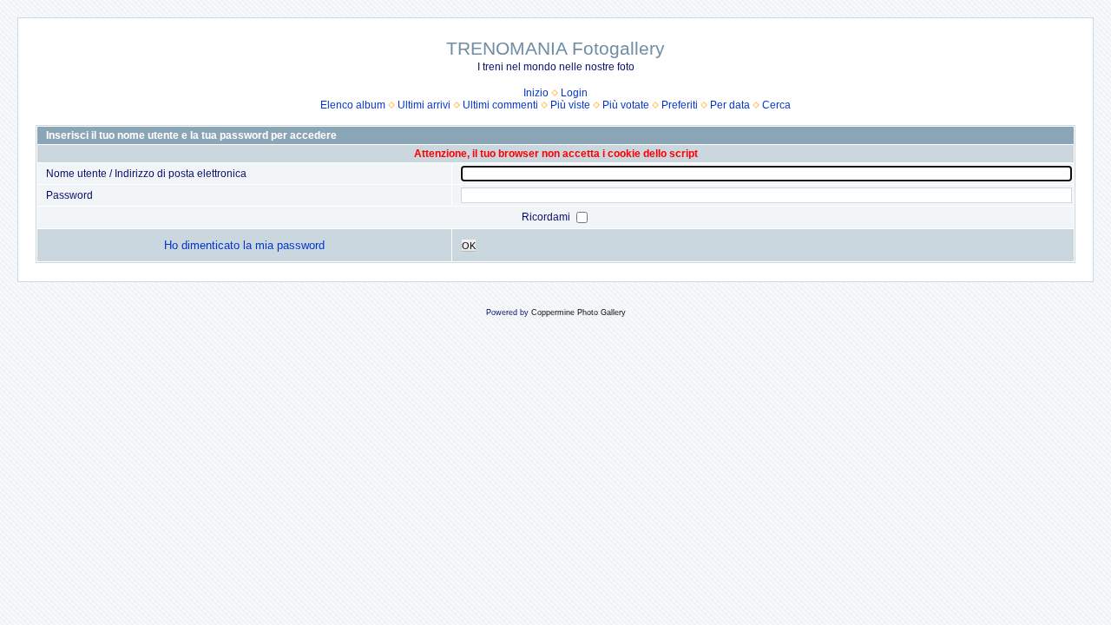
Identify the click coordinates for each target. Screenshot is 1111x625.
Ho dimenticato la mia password (244, 245)
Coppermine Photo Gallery (578, 312)
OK (469, 245)
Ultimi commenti (500, 105)
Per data (730, 105)
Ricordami (547, 217)
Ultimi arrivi (424, 105)
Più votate (625, 105)
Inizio (536, 93)
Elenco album (352, 105)
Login (574, 93)
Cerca (776, 105)
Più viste (570, 105)
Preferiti (679, 105)
